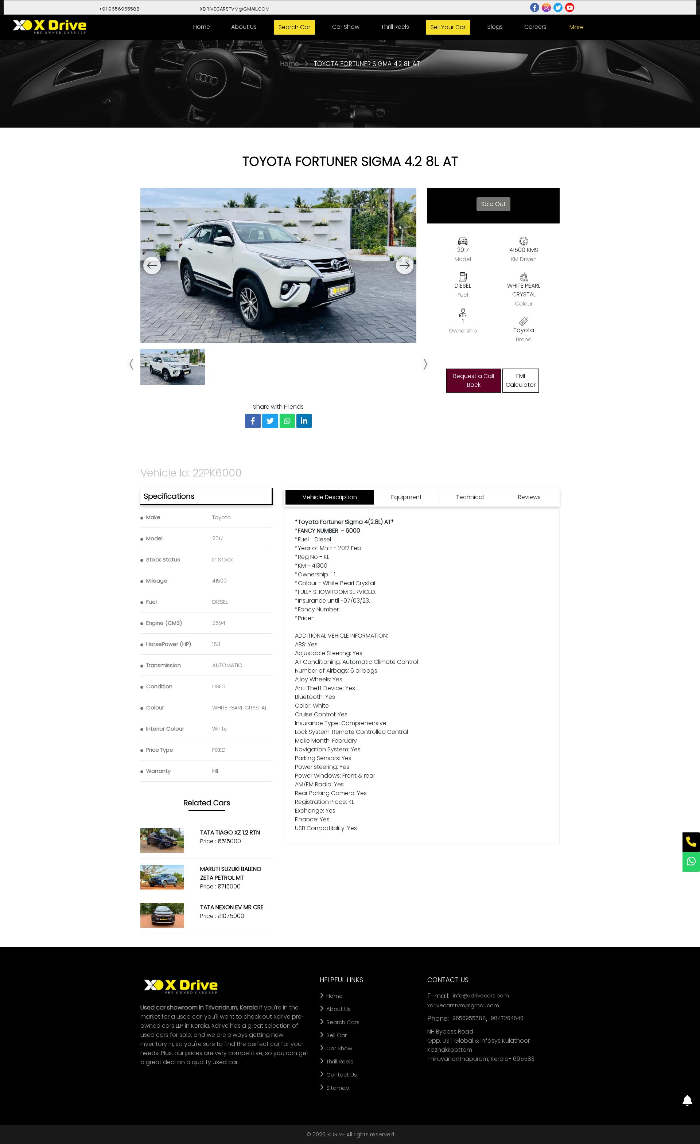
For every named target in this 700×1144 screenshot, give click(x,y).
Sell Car (336, 1035)
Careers (535, 27)
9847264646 (507, 1018)
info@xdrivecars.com (481, 995)
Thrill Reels (395, 27)
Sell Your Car (448, 27)
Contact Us (341, 1074)
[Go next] (404, 265)
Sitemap (337, 1088)
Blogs (495, 27)
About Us (244, 27)
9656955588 (469, 1018)
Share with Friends (278, 406)
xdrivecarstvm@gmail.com (463, 1005)
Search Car (294, 27)
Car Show (345, 27)
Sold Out (493, 204)
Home (201, 27)
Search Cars (342, 1022)
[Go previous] (152, 265)
